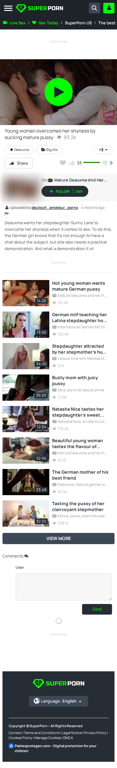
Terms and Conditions (42, 732)
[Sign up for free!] (109, 8)
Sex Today (48, 23)
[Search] (94, 8)
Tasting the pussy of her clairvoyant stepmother (78, 506)
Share (22, 163)
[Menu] (8, 8)
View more (58, 538)
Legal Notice (72, 732)
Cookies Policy (20, 737)
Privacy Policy (95, 732)
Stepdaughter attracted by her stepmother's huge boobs (80, 349)
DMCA (68, 737)
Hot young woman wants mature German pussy (78, 286)
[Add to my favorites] (63, 162)
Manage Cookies (48, 737)
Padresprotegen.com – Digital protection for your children (55, 748)
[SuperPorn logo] (39, 9)
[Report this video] (6, 213)
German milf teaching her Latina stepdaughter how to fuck (79, 317)
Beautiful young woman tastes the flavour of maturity (77, 443)
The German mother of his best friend (80, 475)
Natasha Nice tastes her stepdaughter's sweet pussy (78, 412)
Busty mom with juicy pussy (75, 380)
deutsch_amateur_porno (55, 208)
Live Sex (18, 23)
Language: (58, 701)
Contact (15, 732)
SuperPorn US (78, 23)
